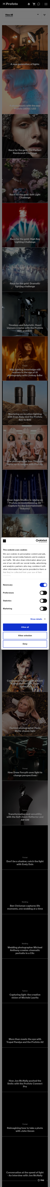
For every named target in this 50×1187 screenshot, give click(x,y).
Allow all (25, 627)
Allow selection (25, 635)
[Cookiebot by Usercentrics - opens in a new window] (36, 541)
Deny (25, 644)
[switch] (43, 593)
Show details (36, 619)
